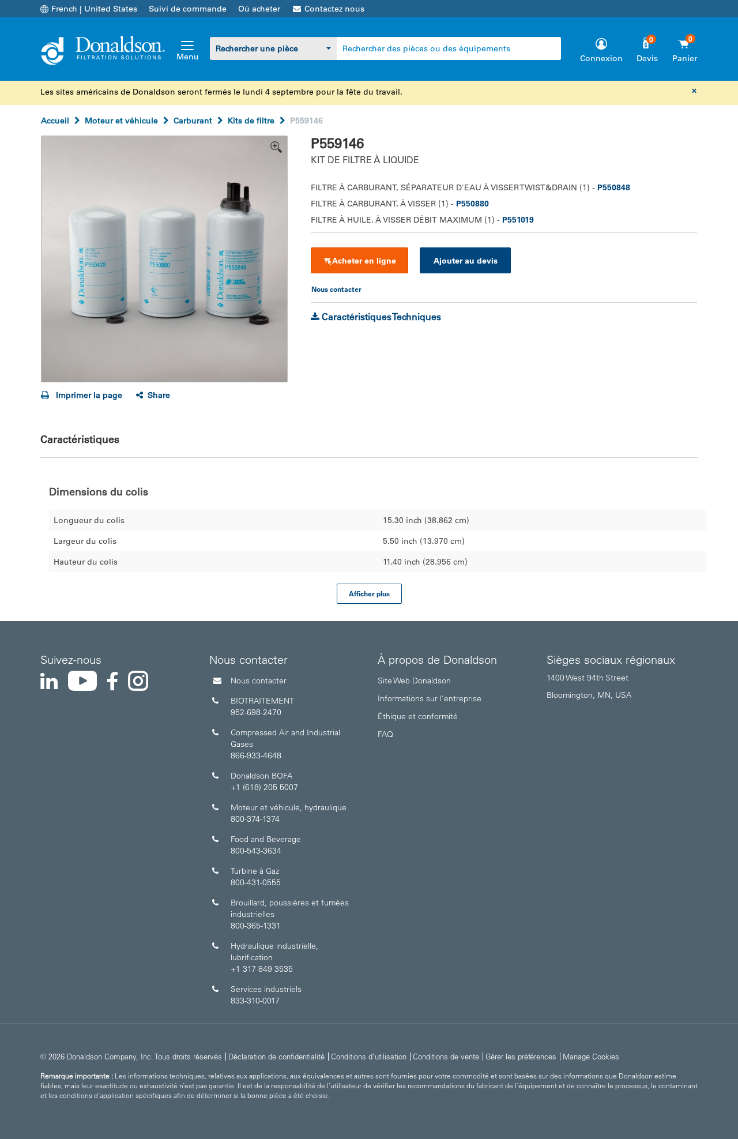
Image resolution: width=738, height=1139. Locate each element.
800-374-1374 (255, 819)
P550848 (613, 187)
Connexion (601, 58)
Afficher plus (369, 593)
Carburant (193, 120)
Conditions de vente (446, 1056)
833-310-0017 (255, 1000)
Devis (647, 58)
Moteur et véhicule (121, 120)
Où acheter (259, 8)
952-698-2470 (256, 712)
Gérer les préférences (520, 1056)
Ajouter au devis (466, 260)
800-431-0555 (256, 882)
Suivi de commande (188, 8)
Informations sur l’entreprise (429, 698)
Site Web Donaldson (414, 680)
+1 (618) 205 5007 (264, 787)
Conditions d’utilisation (368, 1056)
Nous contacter (259, 680)
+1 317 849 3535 (262, 969)
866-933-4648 (256, 755)
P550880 (472, 203)
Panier (684, 58)
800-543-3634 (256, 850)
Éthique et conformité (418, 716)
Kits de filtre (251, 120)
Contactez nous (334, 8)
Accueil (55, 120)
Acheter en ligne (364, 260)
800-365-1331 (256, 925)
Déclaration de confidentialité (276, 1056)
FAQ (385, 734)
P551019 (518, 220)
